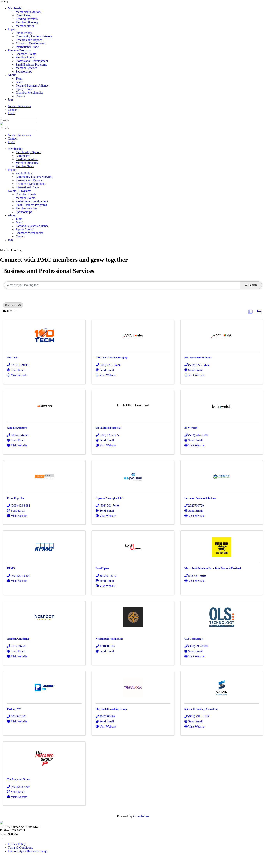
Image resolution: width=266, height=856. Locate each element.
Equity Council (25, 89)
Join (10, 99)
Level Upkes (102, 568)
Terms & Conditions (20, 847)
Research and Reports (29, 40)
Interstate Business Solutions (200, 498)
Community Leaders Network (34, 36)
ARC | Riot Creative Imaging (111, 357)
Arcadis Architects (17, 427)
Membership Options (28, 11)
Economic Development (30, 43)
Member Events (25, 57)
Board (19, 82)
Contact (12, 109)
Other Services (12, 305)
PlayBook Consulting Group (111, 708)
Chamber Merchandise (29, 92)
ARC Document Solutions (198, 357)
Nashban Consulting (18, 638)
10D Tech (12, 357)
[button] (250, 312)
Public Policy (24, 33)
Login (11, 113)
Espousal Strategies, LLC (109, 498)
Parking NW (14, 708)
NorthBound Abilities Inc (109, 638)
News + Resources (19, 106)
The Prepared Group (18, 779)
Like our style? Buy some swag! (28, 851)
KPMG (11, 568)
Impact (12, 29)
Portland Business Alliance (32, 85)
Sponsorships (24, 71)
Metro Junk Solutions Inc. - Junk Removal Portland (212, 568)
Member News (25, 25)
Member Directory (27, 22)
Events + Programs (19, 50)
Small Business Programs (31, 64)
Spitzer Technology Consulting (201, 708)
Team (19, 78)
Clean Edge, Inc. (16, 498)
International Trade (27, 47)
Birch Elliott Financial (108, 427)
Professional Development (32, 61)
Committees (23, 15)
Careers (20, 96)
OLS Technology (193, 638)
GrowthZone (141, 816)
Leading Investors (27, 18)
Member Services (26, 68)
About (12, 75)
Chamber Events (26, 54)
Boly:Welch (190, 427)
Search (252, 285)
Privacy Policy (17, 844)
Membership (15, 8)
